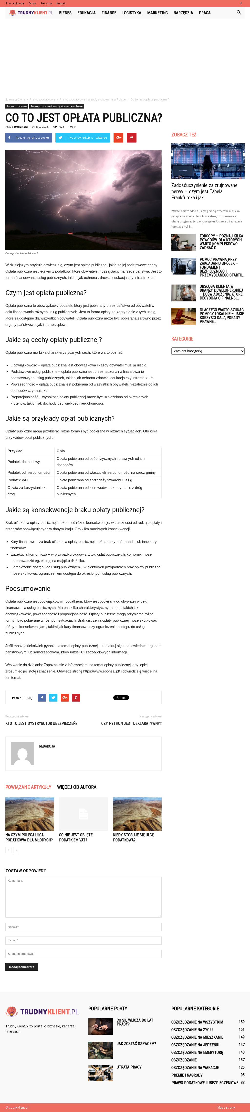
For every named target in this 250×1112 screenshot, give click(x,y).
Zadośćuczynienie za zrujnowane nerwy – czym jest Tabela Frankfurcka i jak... (204, 191)
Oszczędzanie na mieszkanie (197, 1037)
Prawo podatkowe (17, 106)
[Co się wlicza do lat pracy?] (100, 1026)
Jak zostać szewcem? (136, 1043)
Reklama (46, 3)
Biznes (65, 12)
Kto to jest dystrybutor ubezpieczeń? (41, 723)
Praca (205, 12)
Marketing (157, 12)
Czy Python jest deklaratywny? (131, 723)
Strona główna (14, 3)
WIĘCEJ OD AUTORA (76, 787)
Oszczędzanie (184, 1060)
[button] (239, 13)
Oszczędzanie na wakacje (195, 1067)
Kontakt (61, 3)
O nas (32, 3)
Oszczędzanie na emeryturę (197, 1052)
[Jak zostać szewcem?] (100, 1050)
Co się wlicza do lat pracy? (135, 1022)
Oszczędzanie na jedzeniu (195, 1045)
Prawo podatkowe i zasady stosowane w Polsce (57, 106)
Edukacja (86, 12)
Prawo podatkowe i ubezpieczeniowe (204, 1082)
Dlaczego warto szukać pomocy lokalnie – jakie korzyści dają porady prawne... (222, 316)
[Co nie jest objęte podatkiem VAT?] (83, 814)
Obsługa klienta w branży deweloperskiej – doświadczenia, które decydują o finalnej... (221, 292)
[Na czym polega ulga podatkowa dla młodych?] (29, 814)
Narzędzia (183, 12)
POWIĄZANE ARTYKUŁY (28, 787)
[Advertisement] (125, 55)
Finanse (109, 12)
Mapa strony (226, 1107)
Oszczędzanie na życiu (192, 1029)
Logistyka (131, 12)
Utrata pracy (129, 1067)
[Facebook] (241, 3)
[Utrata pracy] (100, 1073)
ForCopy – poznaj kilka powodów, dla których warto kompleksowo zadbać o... (221, 242)
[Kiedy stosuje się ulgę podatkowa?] (137, 814)
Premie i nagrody (187, 1075)
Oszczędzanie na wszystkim (197, 1022)
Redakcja (21, 126)
